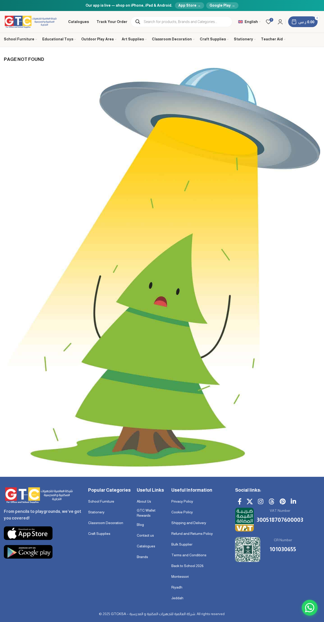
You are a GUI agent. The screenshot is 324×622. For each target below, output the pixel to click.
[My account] (280, 22)
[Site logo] (31, 21)
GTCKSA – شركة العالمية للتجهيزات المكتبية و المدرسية (153, 614)
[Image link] (38, 495)
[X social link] (249, 502)
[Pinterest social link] (282, 502)
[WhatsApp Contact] (310, 608)
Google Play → (222, 5)
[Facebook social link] (239, 502)
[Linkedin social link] (293, 502)
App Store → (189, 5)
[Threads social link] (271, 502)
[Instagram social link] (260, 502)
